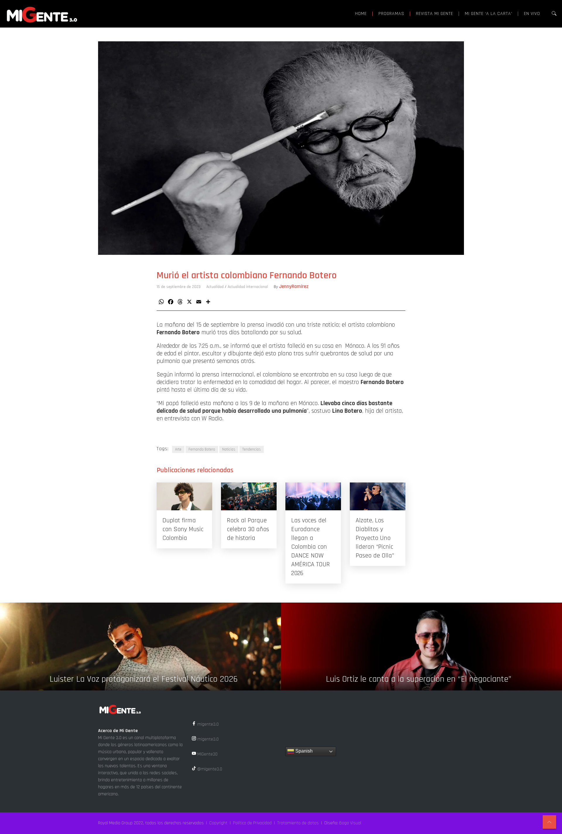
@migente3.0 (209, 769)
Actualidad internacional (248, 286)
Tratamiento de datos (298, 823)
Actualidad (215, 286)
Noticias (228, 449)
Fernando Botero (202, 449)
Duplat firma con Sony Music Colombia (182, 529)
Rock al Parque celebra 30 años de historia (248, 529)
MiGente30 (206, 754)
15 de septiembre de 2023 (179, 286)
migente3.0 (207, 724)
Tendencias (251, 449)
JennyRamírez (294, 286)
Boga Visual (350, 823)
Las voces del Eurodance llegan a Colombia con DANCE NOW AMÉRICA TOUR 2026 (310, 546)
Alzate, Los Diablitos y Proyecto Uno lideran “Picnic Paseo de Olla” (375, 538)
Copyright (218, 823)
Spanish (303, 750)
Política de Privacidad (252, 823)
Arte (178, 449)
